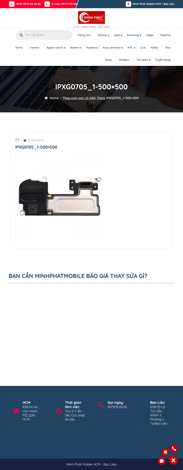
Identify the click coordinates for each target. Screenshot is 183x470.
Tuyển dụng (163, 59)
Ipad (117, 35)
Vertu (19, 47)
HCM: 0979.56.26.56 (28, 4)
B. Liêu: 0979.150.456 (65, 4)
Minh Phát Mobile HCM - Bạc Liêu (153, 4)
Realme (165, 35)
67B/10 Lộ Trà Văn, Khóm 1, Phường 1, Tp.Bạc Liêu (158, 415)
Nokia (154, 47)
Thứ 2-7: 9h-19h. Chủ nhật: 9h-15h (75, 415)
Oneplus (124, 59)
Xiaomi (74, 47)
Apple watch (55, 47)
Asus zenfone (111, 47)
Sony (108, 59)
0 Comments (35, 140)
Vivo (168, 47)
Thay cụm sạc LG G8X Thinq (84, 98)
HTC (130, 47)
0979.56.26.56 (117, 407)
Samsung (133, 35)
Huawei (91, 47)
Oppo (149, 35)
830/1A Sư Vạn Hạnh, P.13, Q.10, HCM (30, 413)
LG (142, 47)
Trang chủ (84, 35)
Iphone (102, 35)
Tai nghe (142, 59)
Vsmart (34, 47)
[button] (173, 460)
